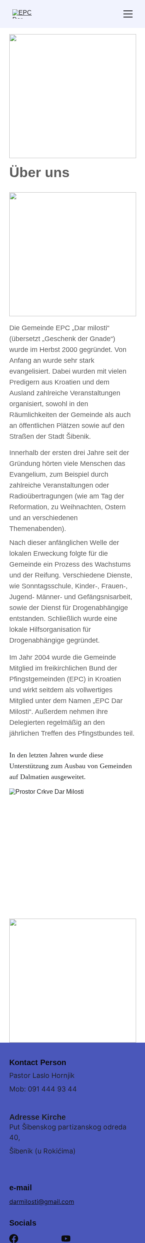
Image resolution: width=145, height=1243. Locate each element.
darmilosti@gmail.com (41, 1201)
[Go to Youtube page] (65, 1238)
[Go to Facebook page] (13, 1238)
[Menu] (128, 13)
